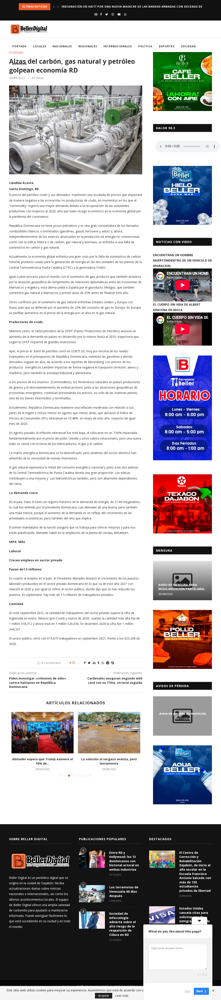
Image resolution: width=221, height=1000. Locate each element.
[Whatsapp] (125, 14)
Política (145, 46)
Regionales (87, 46)
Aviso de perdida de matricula (182, 713)
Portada (19, 46)
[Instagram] (113, 14)
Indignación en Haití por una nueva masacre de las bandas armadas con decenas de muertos (140, 6)
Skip (187, 991)
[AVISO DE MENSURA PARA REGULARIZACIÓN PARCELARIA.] (182, 580)
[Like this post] (76, 663)
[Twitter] (106, 14)
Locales (39, 46)
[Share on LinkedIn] (94, 663)
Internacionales (118, 46)
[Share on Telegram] (107, 663)
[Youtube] (119, 14)
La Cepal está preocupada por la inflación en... (42, 761)
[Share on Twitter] (89, 663)
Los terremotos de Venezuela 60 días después (123, 891)
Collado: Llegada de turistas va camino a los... (109, 761)
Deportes (166, 46)
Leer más (121, 995)
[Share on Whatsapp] (102, 663)
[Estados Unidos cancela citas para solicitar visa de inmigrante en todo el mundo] (162, 915)
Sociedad (188, 46)
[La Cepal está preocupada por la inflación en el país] (42, 732)
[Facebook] (101, 14)
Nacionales (62, 46)
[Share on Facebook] (85, 663)
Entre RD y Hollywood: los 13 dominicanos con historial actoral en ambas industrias (124, 861)
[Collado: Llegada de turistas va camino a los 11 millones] (109, 732)
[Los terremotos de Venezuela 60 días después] (92, 893)
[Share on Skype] (112, 663)
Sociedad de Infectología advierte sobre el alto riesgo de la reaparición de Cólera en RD (122, 924)
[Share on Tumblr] (98, 663)
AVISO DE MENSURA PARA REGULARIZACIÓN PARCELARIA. (181, 587)
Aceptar (103, 996)
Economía (16, 52)
